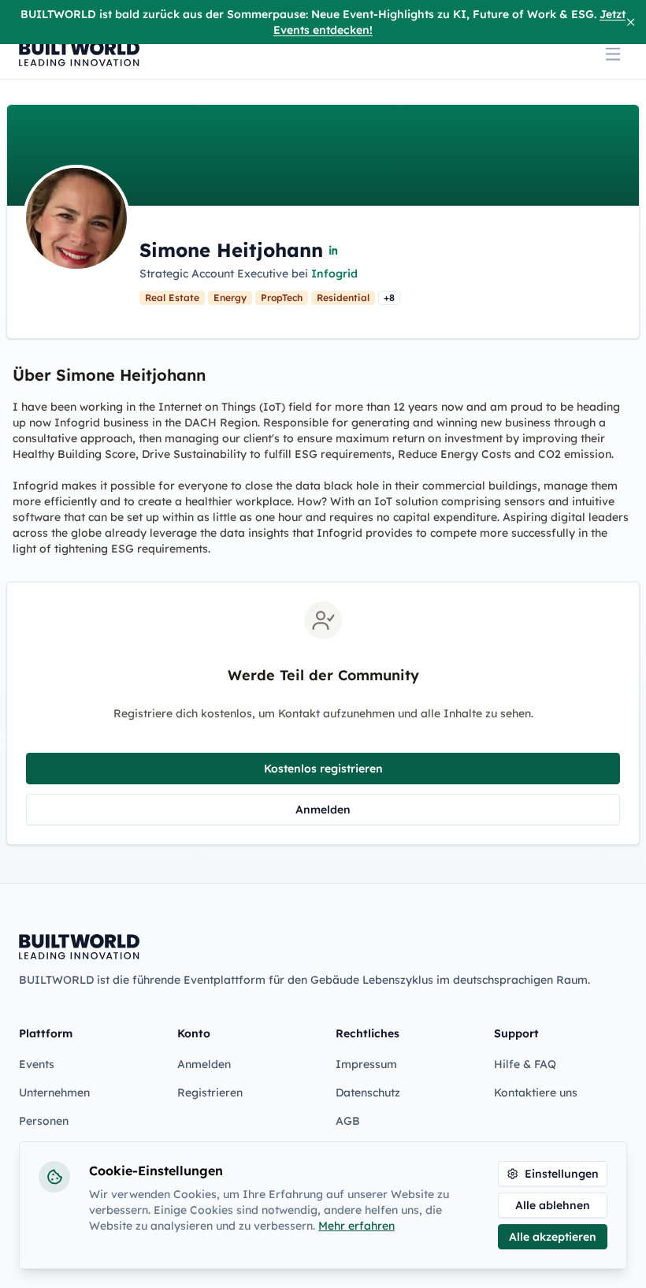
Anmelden (323, 809)
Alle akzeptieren (552, 1237)
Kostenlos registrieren (323, 768)
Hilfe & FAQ (525, 1064)
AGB (348, 1121)
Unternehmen (54, 1092)
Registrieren (210, 1092)
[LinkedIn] (334, 250)
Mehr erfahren (356, 1226)
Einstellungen (562, 1174)
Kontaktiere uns (535, 1092)
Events (36, 1064)
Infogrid (334, 273)
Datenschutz (368, 1092)
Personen (44, 1121)
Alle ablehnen (552, 1205)
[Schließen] (631, 22)
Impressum (366, 1064)
